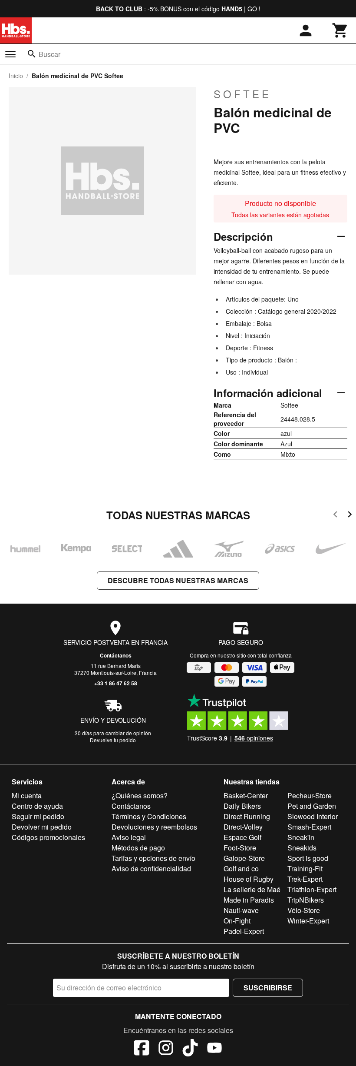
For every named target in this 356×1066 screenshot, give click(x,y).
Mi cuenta (27, 795)
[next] (349, 515)
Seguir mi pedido (38, 816)
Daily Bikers (242, 806)
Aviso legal (129, 837)
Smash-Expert (309, 827)
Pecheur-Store (309, 795)
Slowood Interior (312, 816)
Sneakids (301, 848)
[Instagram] (166, 1049)
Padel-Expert (244, 931)
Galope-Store (244, 858)
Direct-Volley (243, 827)
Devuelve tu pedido (113, 740)
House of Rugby (249, 879)
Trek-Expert (305, 879)
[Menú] (10, 54)
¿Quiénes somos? (140, 795)
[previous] (335, 515)
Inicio (16, 75)
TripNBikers (305, 900)
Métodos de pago (138, 848)
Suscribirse (268, 988)
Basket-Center (246, 795)
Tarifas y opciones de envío (153, 858)
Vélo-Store (303, 910)
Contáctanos (116, 655)
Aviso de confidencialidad (151, 868)
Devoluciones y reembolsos (154, 827)
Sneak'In (300, 837)
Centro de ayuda (37, 806)
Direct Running (247, 816)
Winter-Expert (308, 921)
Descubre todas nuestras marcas (178, 580)
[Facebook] (141, 1049)
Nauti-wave (241, 910)
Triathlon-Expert (311, 889)
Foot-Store (240, 848)
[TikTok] (190, 1049)
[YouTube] (214, 1049)
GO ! (253, 8)
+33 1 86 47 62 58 (115, 683)
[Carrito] (340, 30)
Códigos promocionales (48, 837)
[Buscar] (31, 54)
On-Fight (237, 921)
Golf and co (241, 868)
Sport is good (307, 858)
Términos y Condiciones (149, 816)
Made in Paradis (249, 900)
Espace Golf (242, 837)
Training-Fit (305, 868)
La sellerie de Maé (252, 889)
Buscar (49, 54)
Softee (242, 94)
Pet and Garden (311, 806)
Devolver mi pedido (42, 827)
